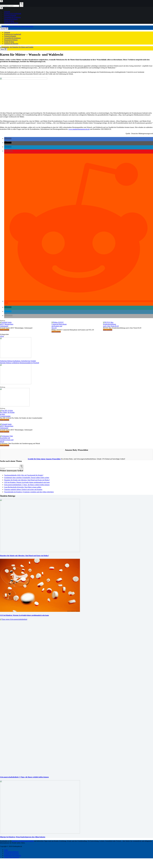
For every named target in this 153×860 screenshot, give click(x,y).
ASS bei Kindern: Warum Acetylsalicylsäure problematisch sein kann (27, 482)
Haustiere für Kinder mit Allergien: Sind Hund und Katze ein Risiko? (27, 480)
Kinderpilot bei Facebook (12, 855)
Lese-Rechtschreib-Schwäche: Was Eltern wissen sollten (22, 487)
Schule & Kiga (9, 42)
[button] (7, 138)
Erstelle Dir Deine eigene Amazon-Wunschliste (44, 459)
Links (6, 850)
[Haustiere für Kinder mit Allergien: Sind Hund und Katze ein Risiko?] (40, 551)
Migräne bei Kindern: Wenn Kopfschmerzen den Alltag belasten (22, 837)
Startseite (7, 32)
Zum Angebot (4, 330)
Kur (2, 336)
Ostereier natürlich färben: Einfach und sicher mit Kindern (23, 489)
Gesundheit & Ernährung (12, 38)
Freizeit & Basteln (10, 36)
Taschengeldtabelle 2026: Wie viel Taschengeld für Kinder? (23, 475)
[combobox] (9, 468)
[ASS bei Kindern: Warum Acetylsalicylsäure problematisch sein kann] (40, 611)
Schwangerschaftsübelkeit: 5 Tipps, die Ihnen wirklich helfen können (27, 485)
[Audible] (15, 406)
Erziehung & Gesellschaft (12, 34)
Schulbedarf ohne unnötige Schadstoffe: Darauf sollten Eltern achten (26, 477)
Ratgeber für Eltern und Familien (23, 841)
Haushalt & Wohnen (11, 40)
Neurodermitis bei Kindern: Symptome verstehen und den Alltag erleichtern (29, 492)
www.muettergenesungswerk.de (79, 129)
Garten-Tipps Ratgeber (11, 857)
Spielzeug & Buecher (11, 43)
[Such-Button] (21, 467)
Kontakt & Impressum (11, 854)
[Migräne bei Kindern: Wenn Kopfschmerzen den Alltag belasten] (40, 833)
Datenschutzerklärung (11, 852)
